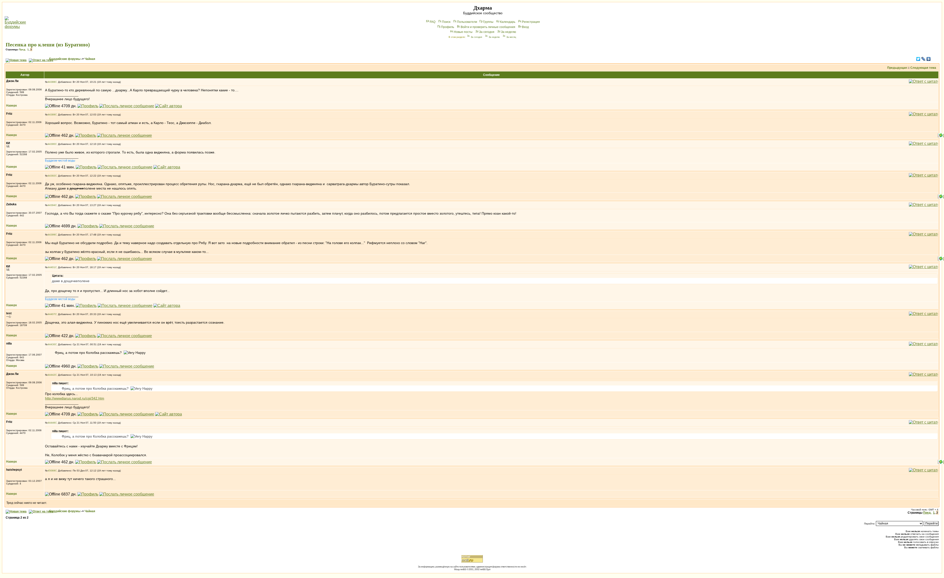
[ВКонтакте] (928, 59)
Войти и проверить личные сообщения (488, 27)
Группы (488, 22)
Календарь (507, 22)
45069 (51, 470)
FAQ (432, 22)
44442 (51, 374)
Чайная (90, 59)
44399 (51, 234)
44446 (51, 422)
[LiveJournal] (923, 59)
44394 (51, 205)
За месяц (511, 37)
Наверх (11, 105)
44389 (51, 114)
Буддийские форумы (64, 59)
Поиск (446, 22)
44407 (51, 314)
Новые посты (463, 32)
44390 (51, 144)
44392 (51, 175)
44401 (51, 267)
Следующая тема (923, 67)
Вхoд (525, 27)
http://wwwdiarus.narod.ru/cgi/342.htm (74, 398)
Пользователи (467, 22)
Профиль (447, 27)
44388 (51, 82)
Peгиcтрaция (531, 22)
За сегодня (486, 32)
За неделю (508, 32)
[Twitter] (918, 59)
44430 (51, 344)
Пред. (22, 49)
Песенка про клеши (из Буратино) (48, 44)
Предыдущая (897, 67)
